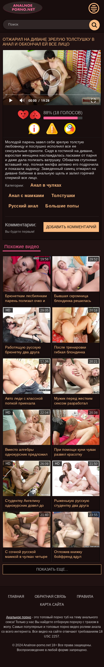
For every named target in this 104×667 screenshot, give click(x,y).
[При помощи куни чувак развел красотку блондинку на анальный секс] (76, 427)
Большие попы (62, 206)
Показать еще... (52, 569)
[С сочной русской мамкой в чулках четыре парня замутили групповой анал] (26, 529)
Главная (16, 597)
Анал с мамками (26, 195)
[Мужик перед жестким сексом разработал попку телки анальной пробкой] (76, 376)
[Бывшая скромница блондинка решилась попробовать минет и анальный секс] (76, 274)
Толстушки (63, 195)
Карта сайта (52, 605)
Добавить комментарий (71, 227)
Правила (85, 597)
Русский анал (23, 206)
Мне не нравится (35, 114)
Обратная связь (50, 597)
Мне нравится (23, 114)
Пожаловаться (52, 128)
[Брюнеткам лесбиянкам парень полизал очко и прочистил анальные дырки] (26, 274)
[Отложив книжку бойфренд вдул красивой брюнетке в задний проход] (76, 529)
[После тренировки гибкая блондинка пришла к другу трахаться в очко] (76, 325)
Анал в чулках (46, 185)
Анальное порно (18, 617)
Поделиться (70, 128)
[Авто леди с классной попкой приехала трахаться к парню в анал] (26, 376)
